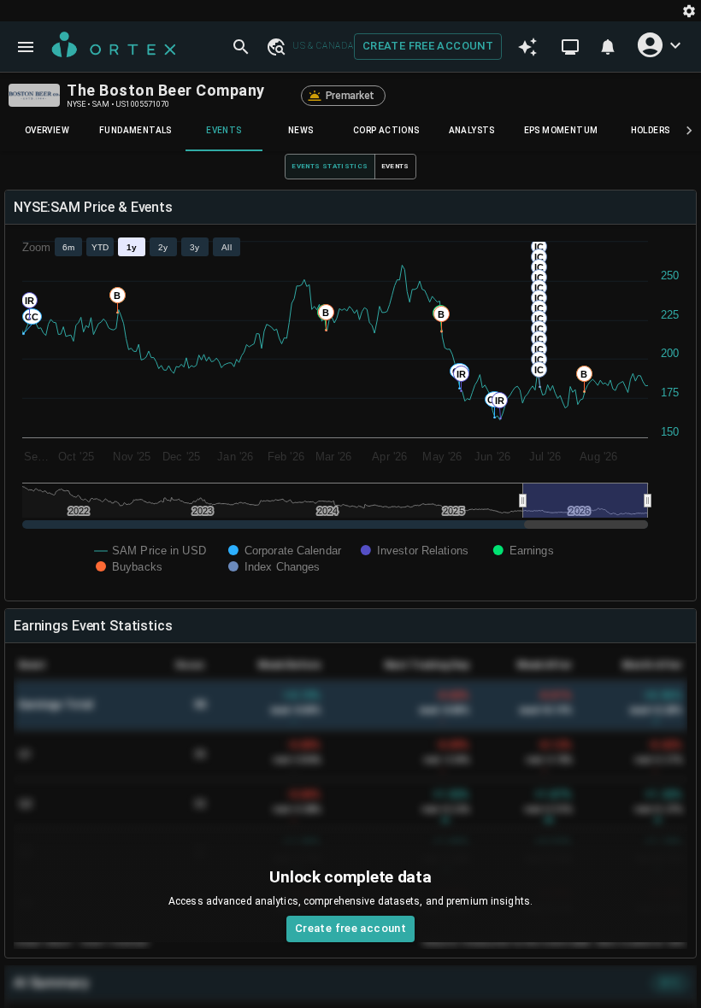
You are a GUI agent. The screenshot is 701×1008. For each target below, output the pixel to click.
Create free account (427, 45)
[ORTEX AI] (527, 47)
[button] (275, 46)
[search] (241, 47)
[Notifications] (608, 47)
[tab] (47, 130)
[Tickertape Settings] (689, 10)
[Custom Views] (570, 47)
